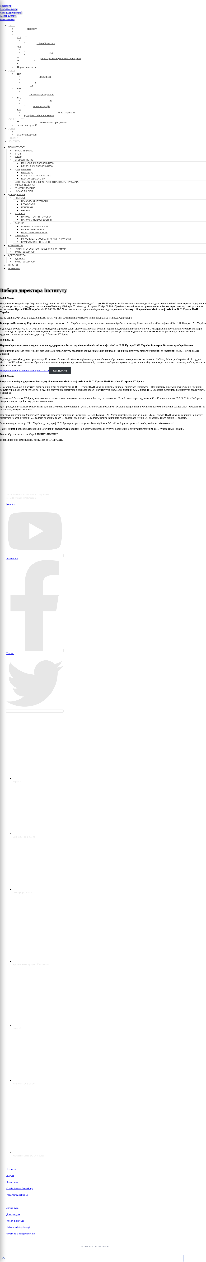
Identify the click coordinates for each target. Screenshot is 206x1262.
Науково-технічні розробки (36, 216)
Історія (18, 153)
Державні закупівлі (25, 185)
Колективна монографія (37, 106)
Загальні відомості (27, 28)
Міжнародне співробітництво (37, 163)
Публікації (20, 198)
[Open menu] (5, 278)
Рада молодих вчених (33, 178)
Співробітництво (24, 160)
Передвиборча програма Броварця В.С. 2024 (24, 370)
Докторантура (17, 255)
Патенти (25, 210)
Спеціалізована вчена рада (36, 175)
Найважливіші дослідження (39, 94)
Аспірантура (15, 245)
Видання (19, 223)
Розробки (20, 213)
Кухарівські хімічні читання (39, 115)
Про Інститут (16, 147)
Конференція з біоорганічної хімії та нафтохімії (46, 238)
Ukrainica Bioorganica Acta (34, 226)
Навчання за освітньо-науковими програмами (42, 122)
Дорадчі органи (23, 169)
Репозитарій (28, 204)
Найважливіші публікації (34, 201)
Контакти (14, 141)
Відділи (18, 156)
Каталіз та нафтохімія (32, 229)
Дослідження (16, 194)
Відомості (20, 258)
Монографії (27, 207)
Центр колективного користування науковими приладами (49, 58)
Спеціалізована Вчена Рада (19, 1188)
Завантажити (60, 370)
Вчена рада (27, 172)
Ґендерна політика (25, 188)
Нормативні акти (26, 67)
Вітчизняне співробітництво (39, 43)
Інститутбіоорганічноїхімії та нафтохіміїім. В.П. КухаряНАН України (11, 12)
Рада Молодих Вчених (17, 1194)
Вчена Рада (12, 1182)
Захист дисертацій (27, 125)
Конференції (21, 235)
